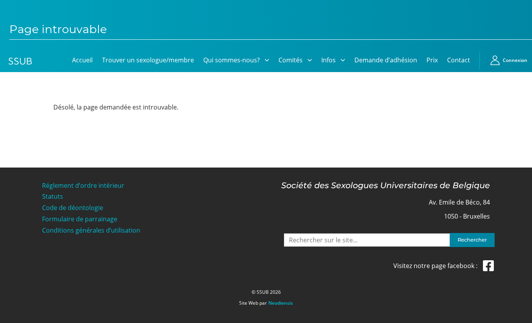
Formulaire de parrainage (79, 219)
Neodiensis (280, 303)
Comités (290, 60)
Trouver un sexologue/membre (148, 60)
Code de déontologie (72, 208)
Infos (328, 60)
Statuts (52, 196)
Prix (432, 60)
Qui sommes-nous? (231, 60)
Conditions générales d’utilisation (91, 230)
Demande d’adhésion (385, 60)
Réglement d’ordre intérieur (83, 186)
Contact (458, 60)
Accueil (82, 60)
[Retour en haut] (517, 316)
